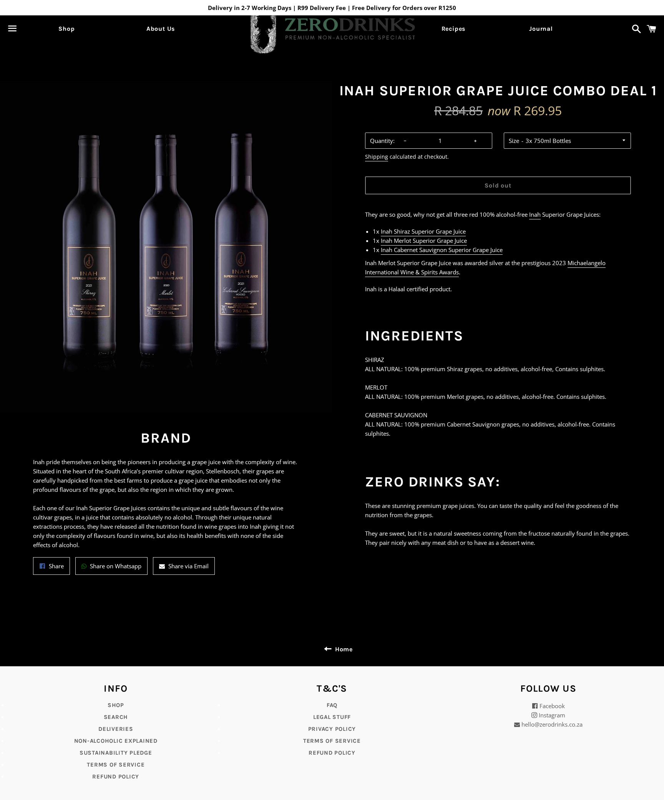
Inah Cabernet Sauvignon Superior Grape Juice (442, 250)
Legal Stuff (332, 717)
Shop (66, 28)
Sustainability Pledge (116, 752)
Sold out (498, 185)
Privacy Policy (332, 728)
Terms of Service (115, 764)
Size (514, 140)
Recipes (454, 28)
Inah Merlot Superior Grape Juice (424, 240)
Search (116, 717)
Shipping (376, 156)
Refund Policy (332, 752)
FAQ (332, 705)
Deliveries (115, 728)
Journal (541, 28)
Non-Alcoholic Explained (116, 740)
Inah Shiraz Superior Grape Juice (423, 231)
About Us (160, 28)
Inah (535, 214)
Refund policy (115, 776)
